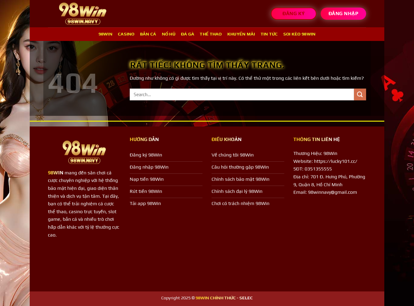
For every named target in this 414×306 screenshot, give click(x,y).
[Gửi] (360, 94)
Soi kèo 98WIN (299, 34)
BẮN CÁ (148, 34)
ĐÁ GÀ (187, 34)
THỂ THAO (211, 34)
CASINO (126, 34)
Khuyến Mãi (241, 34)
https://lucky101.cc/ (335, 161)
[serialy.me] (83, 13)
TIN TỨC (269, 34)
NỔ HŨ (168, 34)
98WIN (105, 34)
